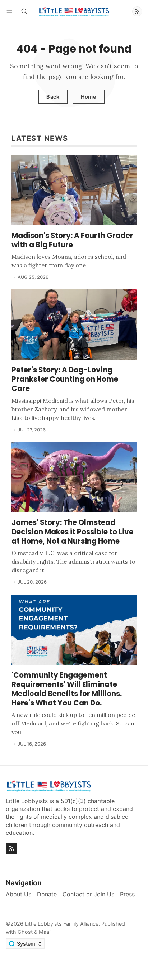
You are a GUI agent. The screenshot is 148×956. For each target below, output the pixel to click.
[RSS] (137, 11)
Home (89, 97)
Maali (45, 932)
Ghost (25, 932)
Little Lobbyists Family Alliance (61, 924)
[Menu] (10, 11)
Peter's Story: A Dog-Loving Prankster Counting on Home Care (64, 379)
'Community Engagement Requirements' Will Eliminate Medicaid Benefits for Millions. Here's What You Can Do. (66, 689)
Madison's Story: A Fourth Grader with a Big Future (72, 240)
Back (52, 97)
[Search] (24, 11)
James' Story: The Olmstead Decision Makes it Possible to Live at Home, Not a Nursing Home (72, 531)
